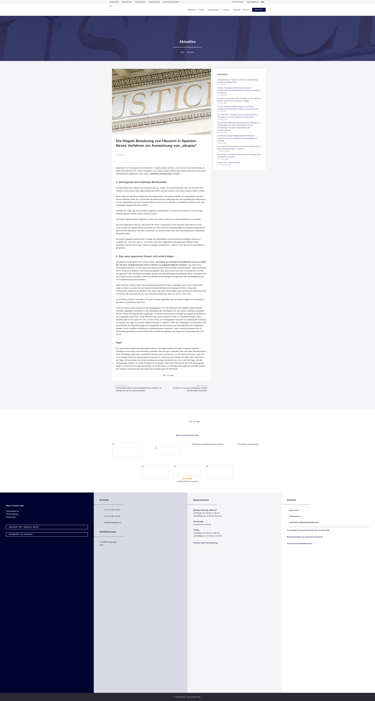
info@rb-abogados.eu (112, 523)
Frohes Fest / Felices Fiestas (228, 163)
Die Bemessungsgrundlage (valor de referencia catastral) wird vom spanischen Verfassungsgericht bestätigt (237, 138)
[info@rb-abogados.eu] (102, 522)
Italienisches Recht (140, 2)
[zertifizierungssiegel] (109, 614)
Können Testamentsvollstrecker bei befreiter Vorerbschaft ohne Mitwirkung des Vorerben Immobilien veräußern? (239, 90)
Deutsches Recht (114, 2)
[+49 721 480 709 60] (102, 510)
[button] (263, 2)
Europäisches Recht (154, 2)
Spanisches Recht (127, 2)
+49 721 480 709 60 (112, 510)
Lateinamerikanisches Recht (171, 2)
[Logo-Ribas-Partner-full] (114, 10)
